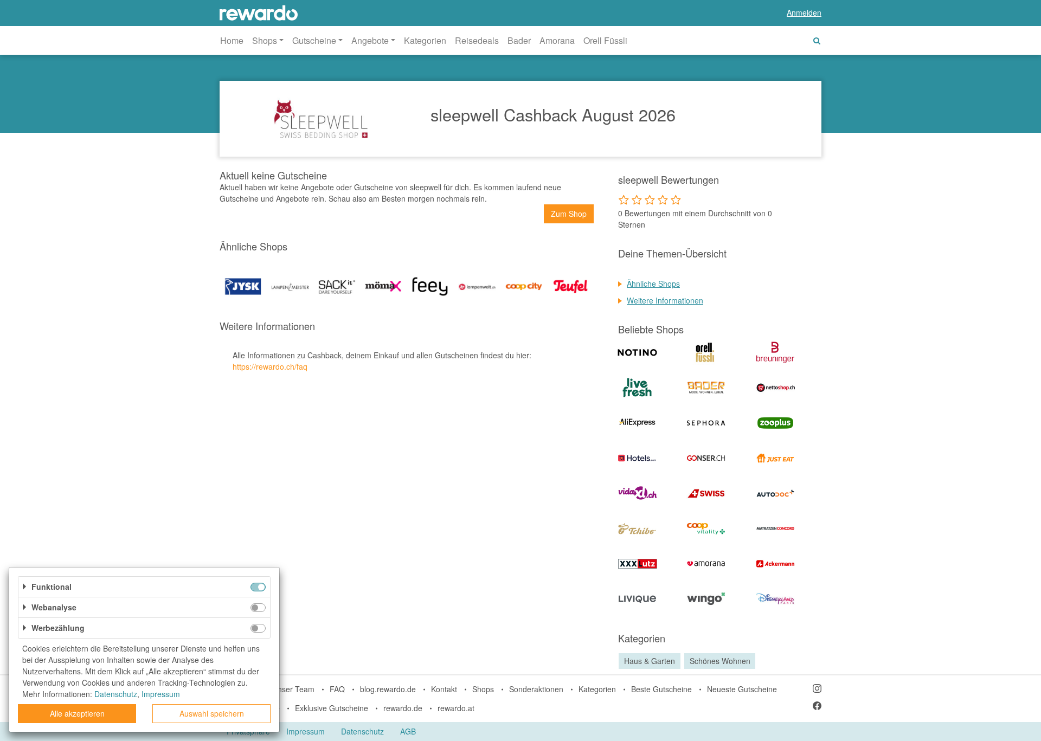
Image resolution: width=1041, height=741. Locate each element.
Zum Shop (569, 213)
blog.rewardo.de (388, 689)
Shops (483, 689)
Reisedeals (477, 40)
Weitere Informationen (665, 300)
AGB (408, 731)
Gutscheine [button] (314, 40)
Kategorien (425, 40)
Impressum (305, 731)
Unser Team (293, 689)
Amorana (557, 40)
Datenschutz (362, 731)
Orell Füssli (605, 40)
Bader (519, 40)
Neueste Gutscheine (742, 689)
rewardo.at (456, 708)
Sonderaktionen (536, 689)
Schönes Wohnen (720, 660)
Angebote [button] (370, 40)
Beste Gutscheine (661, 689)
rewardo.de (402, 708)
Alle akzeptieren (77, 713)
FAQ (337, 689)
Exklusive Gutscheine (331, 708)
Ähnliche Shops (653, 283)
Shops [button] (264, 40)
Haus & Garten (649, 660)
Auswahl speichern (211, 713)
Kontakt (444, 689)
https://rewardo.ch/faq (270, 366)
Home (231, 40)
